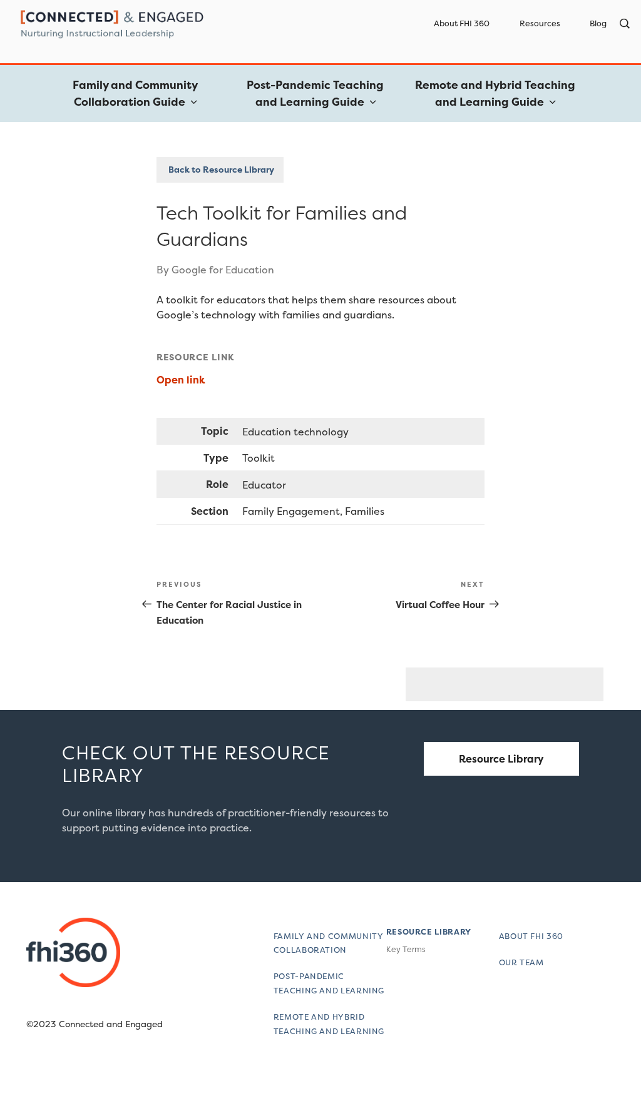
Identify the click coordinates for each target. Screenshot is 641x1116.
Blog (598, 23)
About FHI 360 (462, 23)
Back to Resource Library (220, 169)
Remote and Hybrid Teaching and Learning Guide (495, 93)
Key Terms (405, 949)
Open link (182, 380)
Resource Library (501, 759)
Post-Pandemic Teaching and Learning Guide (315, 93)
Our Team (521, 962)
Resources (540, 23)
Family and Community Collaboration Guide (135, 93)
